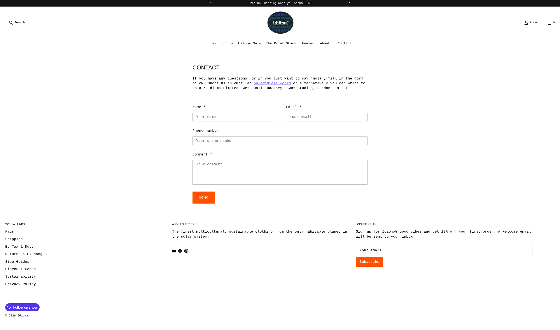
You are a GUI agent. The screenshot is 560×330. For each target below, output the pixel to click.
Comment (202, 155)
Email (293, 107)
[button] (227, 43)
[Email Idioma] (174, 251)
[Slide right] (349, 3)
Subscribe (369, 262)
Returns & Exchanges (26, 254)
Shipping (14, 239)
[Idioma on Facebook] (180, 251)
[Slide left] (210, 3)
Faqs (9, 232)
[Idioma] (280, 22)
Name (199, 107)
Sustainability (20, 277)
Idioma (23, 315)
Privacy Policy (20, 284)
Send (203, 197)
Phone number (205, 131)
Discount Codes (20, 269)
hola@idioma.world (272, 83)
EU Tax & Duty (19, 247)
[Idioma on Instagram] (186, 251)
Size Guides (17, 262)
